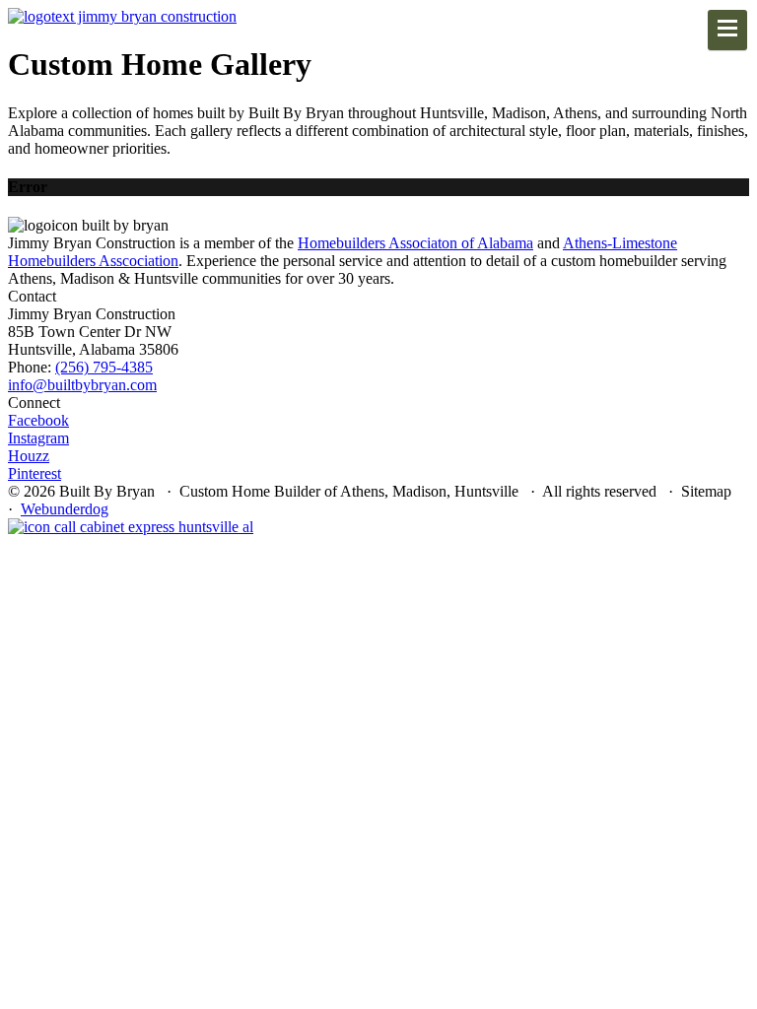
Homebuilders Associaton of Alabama (415, 243)
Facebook (38, 420)
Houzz (28, 455)
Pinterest (34, 473)
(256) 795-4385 (104, 367)
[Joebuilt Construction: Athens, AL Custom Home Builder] (122, 16)
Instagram (38, 438)
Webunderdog (64, 509)
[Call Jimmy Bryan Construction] (130, 526)
